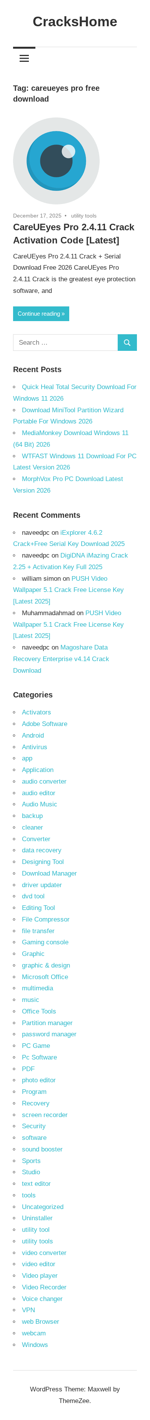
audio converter (44, 781)
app (27, 758)
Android (33, 735)
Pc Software (39, 1057)
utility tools (84, 216)
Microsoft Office (45, 977)
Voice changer (42, 1299)
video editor (38, 1264)
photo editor (39, 1080)
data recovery (42, 850)
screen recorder (45, 1115)
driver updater (42, 885)
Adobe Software (44, 724)
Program (34, 1091)
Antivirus (34, 747)
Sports (31, 1161)
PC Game (36, 1045)
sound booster (42, 1149)
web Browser (40, 1321)
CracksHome (75, 21)
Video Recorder (44, 1287)
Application (37, 770)
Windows (35, 1345)
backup (32, 816)
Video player (40, 1275)
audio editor (38, 793)
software (34, 1137)
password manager (49, 1034)
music (30, 999)
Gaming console (45, 942)
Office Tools (39, 1011)
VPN (28, 1310)
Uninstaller (37, 1218)
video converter (44, 1253)
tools (29, 1195)
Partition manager (47, 1023)
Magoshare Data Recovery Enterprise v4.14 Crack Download (61, 659)
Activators (36, 712)
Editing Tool (38, 908)
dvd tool (33, 896)
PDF (28, 1069)
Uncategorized (42, 1207)
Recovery (36, 1103)
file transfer (38, 931)
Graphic (33, 953)
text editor (36, 1183)
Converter (36, 839)
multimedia (37, 988)
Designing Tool (43, 862)
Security (34, 1126)
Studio (31, 1172)
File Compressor (46, 919)
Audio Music (39, 804)
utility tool (36, 1229)
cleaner (32, 827)
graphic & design (46, 965)
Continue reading (39, 313)
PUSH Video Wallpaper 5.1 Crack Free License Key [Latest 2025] (68, 590)
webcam (34, 1333)
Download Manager (49, 873)
